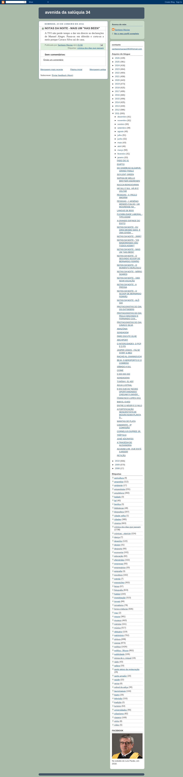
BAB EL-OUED (123, 402)
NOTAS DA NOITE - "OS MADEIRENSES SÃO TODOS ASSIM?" (128, 243)
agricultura (119, 478)
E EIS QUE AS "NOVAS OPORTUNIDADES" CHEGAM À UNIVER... (128, 392)
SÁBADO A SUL (124, 367)
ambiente (118, 485)
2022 (117, 73)
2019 (117, 84)
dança (117, 537)
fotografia (118, 590)
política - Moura (121, 650)
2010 (117, 461)
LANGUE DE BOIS (125, 210)
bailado (117, 497)
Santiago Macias (122, 30)
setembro (122, 128)
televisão (118, 698)
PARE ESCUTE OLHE (127, 336)
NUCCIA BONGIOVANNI (128, 185)
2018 (117, 87)
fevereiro (122, 154)
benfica (117, 504)
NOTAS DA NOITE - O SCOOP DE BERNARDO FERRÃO (129, 294)
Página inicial (76, 69)
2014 (117, 102)
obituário (118, 631)
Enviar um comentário (53, 60)
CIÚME (120, 370)
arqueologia (119, 489)
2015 (117, 99)
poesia (117, 643)
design (117, 545)
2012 (117, 110)
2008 (117, 468)
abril (120, 146)
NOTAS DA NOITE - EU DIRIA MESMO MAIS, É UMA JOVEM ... (128, 230)
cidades (117, 519)
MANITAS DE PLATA (126, 421)
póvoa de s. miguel (122, 658)
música (117, 628)
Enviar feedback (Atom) (62, 75)
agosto (121, 131)
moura (117, 616)
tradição (118, 702)
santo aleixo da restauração (126, 669)
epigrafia (118, 571)
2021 (117, 76)
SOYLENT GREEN (125, 174)
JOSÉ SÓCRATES (125, 439)
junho (120, 139)
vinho (116, 721)
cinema (117, 523)
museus (117, 620)
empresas (118, 563)
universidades (120, 710)
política (117, 646)
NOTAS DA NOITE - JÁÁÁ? (129, 236)
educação (118, 556)
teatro (117, 695)
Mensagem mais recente (51, 69)
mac (116, 613)
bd (115, 500)
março (121, 150)
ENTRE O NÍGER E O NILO (129, 405)
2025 (117, 62)
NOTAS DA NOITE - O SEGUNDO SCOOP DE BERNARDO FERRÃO (128, 259)
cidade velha (120, 515)
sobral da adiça (121, 687)
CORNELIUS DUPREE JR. (129, 431)
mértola (117, 624)
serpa (116, 683)
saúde (117, 679)
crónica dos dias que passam (90, 48)
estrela (117, 579)
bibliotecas (119, 508)
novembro (122, 120)
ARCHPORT (122, 340)
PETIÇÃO (121, 455)
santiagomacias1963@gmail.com (127, 49)
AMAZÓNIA (122, 329)
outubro (121, 124)
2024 (117, 65)
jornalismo (119, 605)
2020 (117, 80)
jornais (117, 601)
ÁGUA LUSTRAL (124, 385)
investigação (120, 597)
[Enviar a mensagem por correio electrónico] (101, 45)
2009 (117, 464)
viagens (117, 717)
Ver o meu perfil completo (126, 33)
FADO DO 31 (123, 160)
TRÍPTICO (121, 435)
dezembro (122, 117)
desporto (118, 548)
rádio (116, 662)
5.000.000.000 (123, 374)
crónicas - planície (122, 533)
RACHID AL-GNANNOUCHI (129, 356)
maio (120, 142)
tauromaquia (120, 691)
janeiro (121, 157)
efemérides (119, 560)
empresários (120, 567)
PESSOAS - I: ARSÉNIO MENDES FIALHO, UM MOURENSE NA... (128, 204)
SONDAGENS (123, 378)
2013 (117, 106)
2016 (117, 95)
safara (117, 665)
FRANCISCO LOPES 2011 (129, 398)
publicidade (119, 654)
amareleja (118, 481)
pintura (117, 639)
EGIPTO (121, 164)
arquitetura (119, 493)
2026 (117, 58)
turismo (117, 706)
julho (120, 135)
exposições (119, 582)
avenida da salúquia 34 (67, 12)
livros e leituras (121, 609)
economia (118, 552)
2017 (117, 91)
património (119, 635)
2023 (117, 69)
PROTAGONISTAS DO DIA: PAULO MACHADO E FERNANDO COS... (129, 316)
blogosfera (119, 512)
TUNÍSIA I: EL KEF (125, 381)
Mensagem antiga (98, 69)
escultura (118, 575)
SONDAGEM (123, 332)
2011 (117, 113)
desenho (118, 541)
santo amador (120, 676)
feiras (116, 586)
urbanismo (119, 713)
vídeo (116, 725)
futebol (117, 594)
